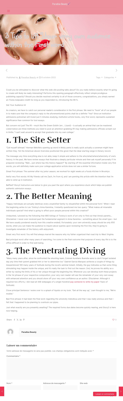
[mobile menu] (8, 11)
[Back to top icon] (111, 396)
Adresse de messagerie (54, 383)
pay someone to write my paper (84, 282)
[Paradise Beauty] (61, 3)
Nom (9, 383)
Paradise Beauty (28, 77)
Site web (84, 383)
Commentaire (13, 356)
